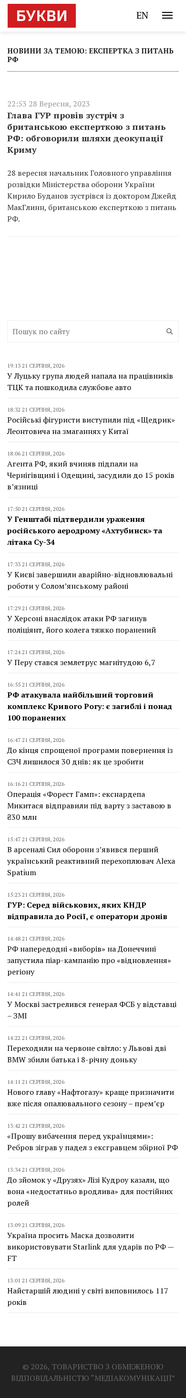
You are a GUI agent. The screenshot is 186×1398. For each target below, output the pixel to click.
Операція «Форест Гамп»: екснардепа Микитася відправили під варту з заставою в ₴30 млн (89, 805)
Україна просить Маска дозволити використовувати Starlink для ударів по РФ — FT (90, 1246)
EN (142, 15)
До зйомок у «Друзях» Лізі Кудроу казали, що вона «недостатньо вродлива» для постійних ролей (90, 1191)
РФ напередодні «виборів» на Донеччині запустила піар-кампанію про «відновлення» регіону (89, 960)
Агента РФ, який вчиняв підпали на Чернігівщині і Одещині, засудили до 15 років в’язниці (91, 475)
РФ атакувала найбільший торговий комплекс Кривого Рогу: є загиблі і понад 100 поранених (89, 706)
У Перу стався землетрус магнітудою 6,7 (81, 662)
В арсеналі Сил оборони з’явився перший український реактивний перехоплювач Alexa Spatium (91, 861)
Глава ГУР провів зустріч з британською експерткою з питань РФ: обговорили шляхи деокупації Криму (86, 132)
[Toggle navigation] (167, 15)
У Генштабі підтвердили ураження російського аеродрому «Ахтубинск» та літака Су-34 (84, 530)
